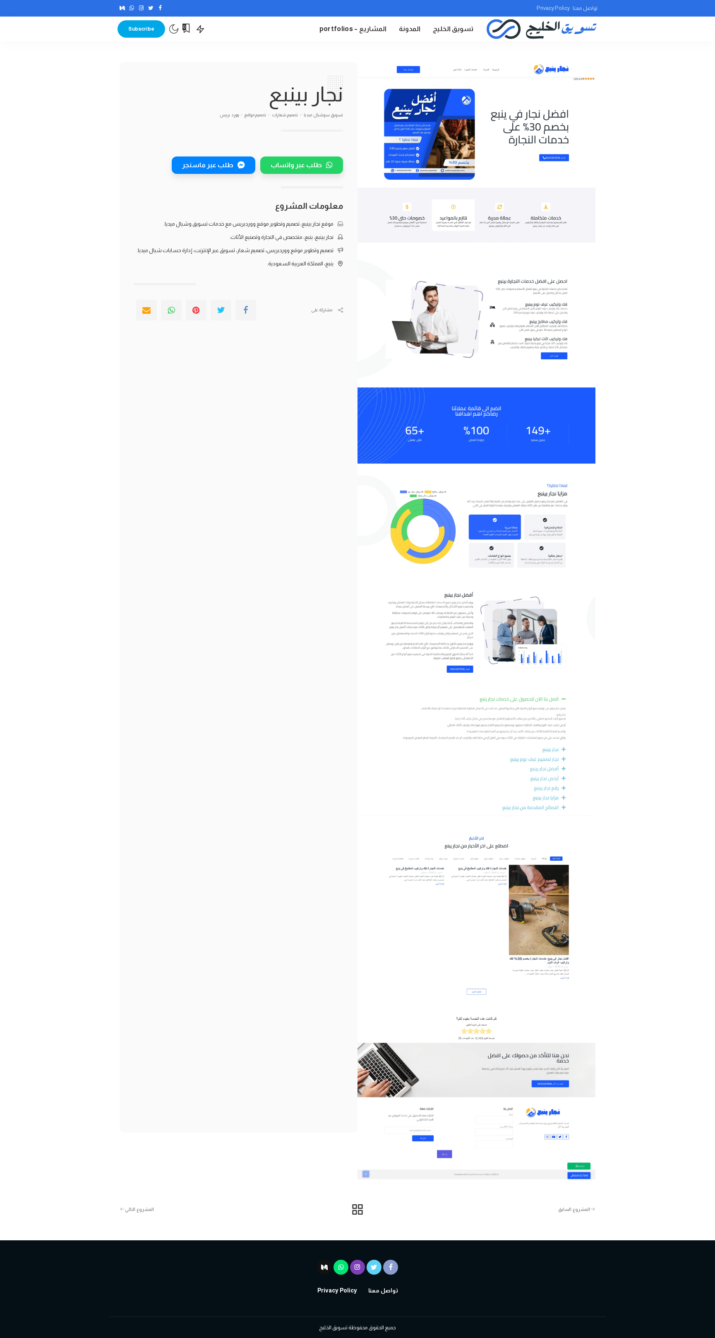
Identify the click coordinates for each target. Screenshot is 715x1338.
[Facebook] (160, 8)
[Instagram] (141, 8)
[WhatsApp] (132, 8)
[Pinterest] (196, 310)
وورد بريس (229, 115)
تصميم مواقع (255, 115)
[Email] (146, 310)
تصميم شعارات (285, 115)
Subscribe (141, 29)
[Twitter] (151, 8)
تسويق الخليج (333, 1327)
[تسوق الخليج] (541, 29)
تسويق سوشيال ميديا (323, 115)
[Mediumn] (122, 8)
